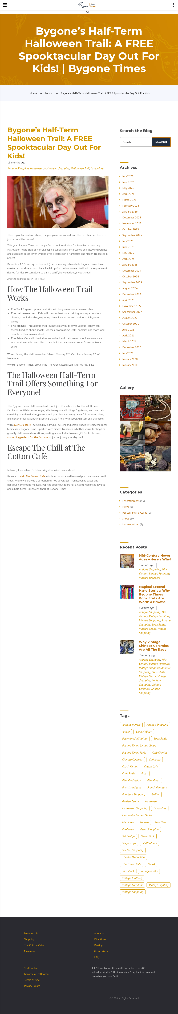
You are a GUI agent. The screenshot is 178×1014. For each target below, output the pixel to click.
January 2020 (130, 359)
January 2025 (130, 264)
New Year (160, 822)
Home (33, 93)
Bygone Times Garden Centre (139, 745)
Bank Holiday (144, 731)
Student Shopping (132, 850)
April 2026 (128, 194)
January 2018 (130, 365)
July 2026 (128, 176)
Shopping (29, 939)
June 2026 (128, 182)
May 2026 (128, 188)
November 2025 (131, 223)
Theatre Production (133, 857)
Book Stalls (158, 624)
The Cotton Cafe (131, 864)
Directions (100, 939)
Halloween (36, 168)
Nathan (144, 822)
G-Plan (155, 794)
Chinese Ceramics (132, 759)
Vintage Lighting (158, 885)
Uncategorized (130, 524)
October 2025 (130, 229)
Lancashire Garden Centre (137, 815)
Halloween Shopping (56, 168)
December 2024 (131, 270)
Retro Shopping (149, 829)
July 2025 (128, 241)
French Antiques (131, 787)
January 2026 (130, 211)
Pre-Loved (128, 829)
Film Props (153, 780)
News (48, 93)
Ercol (144, 773)
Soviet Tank (147, 836)
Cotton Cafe (151, 766)
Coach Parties (130, 766)
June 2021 (128, 329)
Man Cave (128, 822)
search (161, 141)
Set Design (128, 836)
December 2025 (131, 217)
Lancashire (97, 168)
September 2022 (132, 312)
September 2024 (132, 282)
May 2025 (128, 253)
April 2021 (128, 335)
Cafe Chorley (159, 752)
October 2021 (130, 323)
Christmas (154, 759)
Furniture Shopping (133, 794)
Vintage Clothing (132, 878)
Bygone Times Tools (134, 752)
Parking (98, 945)
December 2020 (131, 347)
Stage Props (129, 843)
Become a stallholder (36, 974)
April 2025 (128, 258)
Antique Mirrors (131, 724)
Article (126, 731)
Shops (125, 518)
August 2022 (129, 317)
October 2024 (130, 276)
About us (99, 933)
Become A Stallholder (134, 738)
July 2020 (128, 353)
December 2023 (131, 294)
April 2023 (128, 300)
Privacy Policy (32, 985)
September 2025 (132, 235)
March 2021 (129, 341)
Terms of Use (32, 980)
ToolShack (128, 871)
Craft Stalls (128, 773)
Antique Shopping (18, 168)
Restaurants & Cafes (134, 512)
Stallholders (149, 843)
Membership (31, 933)
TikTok (151, 864)
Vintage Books (147, 628)
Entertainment (131, 500)
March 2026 (129, 199)
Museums (29, 951)
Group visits (101, 951)
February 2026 (130, 205)
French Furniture (157, 787)
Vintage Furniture (159, 573)
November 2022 (131, 306)
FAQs (97, 957)
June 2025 (128, 247)
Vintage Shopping (149, 577)
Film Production (131, 780)
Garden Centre (130, 801)
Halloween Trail (80, 168)
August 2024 (129, 288)
